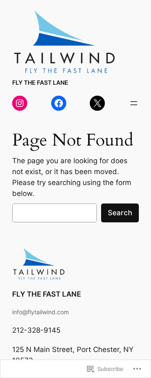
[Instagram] (19, 103)
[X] (97, 103)
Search (120, 213)
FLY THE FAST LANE (40, 82)
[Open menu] (134, 103)
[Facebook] (58, 103)
